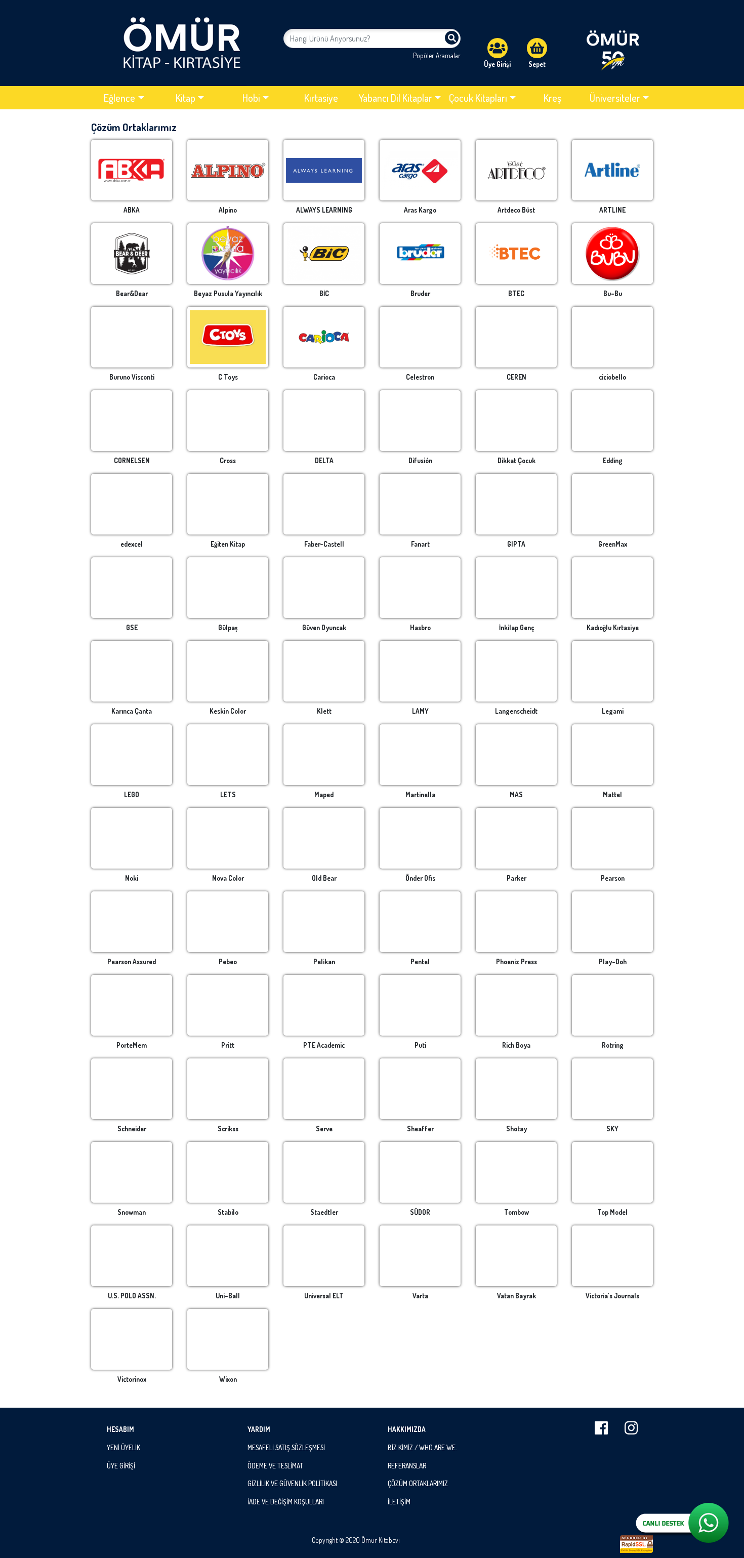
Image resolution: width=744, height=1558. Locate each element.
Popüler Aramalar (437, 55)
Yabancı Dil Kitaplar (395, 97)
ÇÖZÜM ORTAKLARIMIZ (418, 1483)
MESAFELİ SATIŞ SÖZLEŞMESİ (286, 1447)
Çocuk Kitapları (478, 97)
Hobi (251, 97)
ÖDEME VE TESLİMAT (275, 1465)
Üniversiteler (615, 97)
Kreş (552, 97)
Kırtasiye (321, 97)
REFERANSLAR (407, 1465)
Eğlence (119, 97)
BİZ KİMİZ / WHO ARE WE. (422, 1447)
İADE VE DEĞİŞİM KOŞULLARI (285, 1501)
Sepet (537, 64)
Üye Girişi (497, 64)
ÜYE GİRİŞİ (121, 1465)
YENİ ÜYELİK (123, 1447)
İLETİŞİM (399, 1501)
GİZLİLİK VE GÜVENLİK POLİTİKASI (292, 1483)
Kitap (185, 97)
